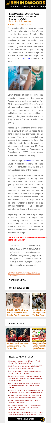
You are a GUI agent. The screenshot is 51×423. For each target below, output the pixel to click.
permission (29, 161)
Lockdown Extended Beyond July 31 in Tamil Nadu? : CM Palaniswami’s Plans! (24, 362)
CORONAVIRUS (19, 272)
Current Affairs (19, 7)
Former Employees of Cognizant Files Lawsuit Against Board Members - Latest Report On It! (25, 396)
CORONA (11, 272)
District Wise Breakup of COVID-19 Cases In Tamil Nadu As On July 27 (24, 401)
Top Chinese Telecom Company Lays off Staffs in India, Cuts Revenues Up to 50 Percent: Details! (26, 413)
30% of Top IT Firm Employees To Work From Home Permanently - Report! (25, 372)
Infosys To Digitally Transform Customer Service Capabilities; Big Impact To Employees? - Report (26, 391)
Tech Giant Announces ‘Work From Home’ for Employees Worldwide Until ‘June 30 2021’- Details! (24, 385)
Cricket (44, 7)
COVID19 (27, 272)
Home (11, 21)
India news (27, 21)
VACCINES (15, 275)
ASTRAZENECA (20, 274)
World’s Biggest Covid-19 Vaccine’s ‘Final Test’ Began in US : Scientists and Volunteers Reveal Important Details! (25, 378)
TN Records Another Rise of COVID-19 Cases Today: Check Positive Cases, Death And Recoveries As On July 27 (25, 407)
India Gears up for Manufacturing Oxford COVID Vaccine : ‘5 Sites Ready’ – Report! (25, 367)
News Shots (18, 21)
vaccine (27, 58)
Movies (34, 7)
